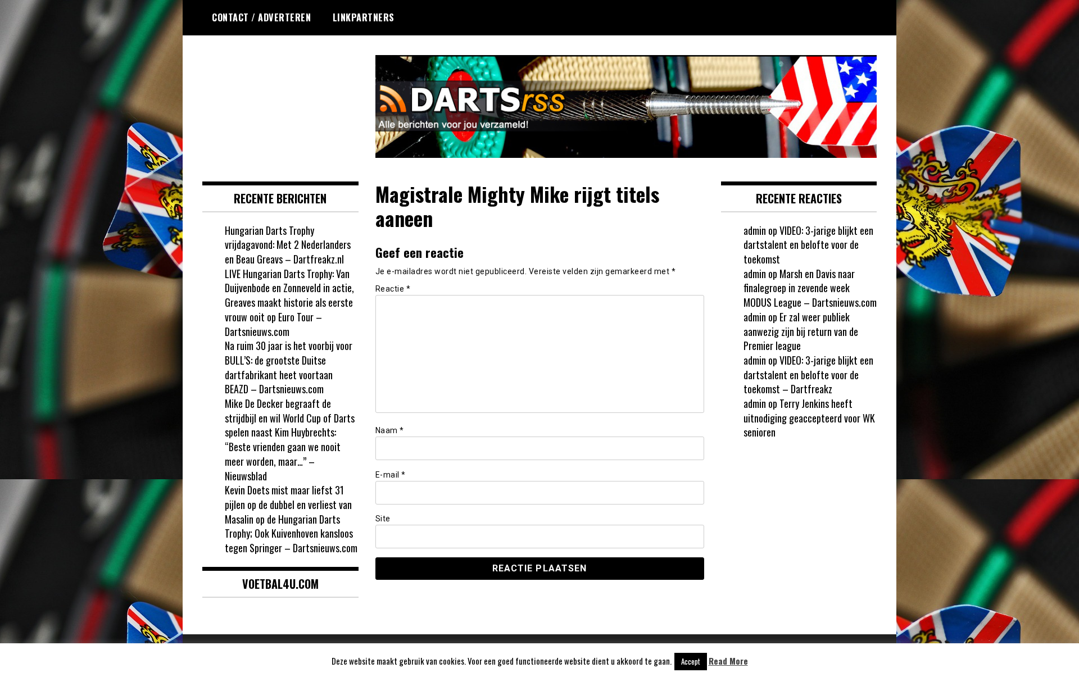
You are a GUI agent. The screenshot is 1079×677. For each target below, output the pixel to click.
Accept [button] (690, 661)
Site (383, 518)
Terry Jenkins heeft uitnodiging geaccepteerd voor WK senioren (809, 417)
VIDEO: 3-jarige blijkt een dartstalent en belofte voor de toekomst (808, 244)
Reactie (393, 288)
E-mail (390, 474)
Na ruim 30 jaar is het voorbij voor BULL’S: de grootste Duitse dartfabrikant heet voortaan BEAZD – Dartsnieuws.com (288, 367)
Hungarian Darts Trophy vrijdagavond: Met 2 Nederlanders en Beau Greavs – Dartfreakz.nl (288, 244)
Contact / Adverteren (261, 17)
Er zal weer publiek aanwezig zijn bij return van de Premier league (800, 331)
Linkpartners (364, 17)
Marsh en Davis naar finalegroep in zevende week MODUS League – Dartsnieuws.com (810, 288)
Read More (728, 661)
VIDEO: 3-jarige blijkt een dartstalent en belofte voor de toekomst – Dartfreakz (808, 374)
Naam (389, 430)
